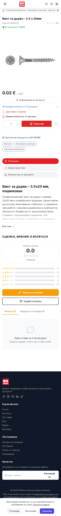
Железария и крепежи (37, 10)
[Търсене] (47, 4)
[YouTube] (12, 396)
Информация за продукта (32, 100)
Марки (5, 425)
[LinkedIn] (17, 396)
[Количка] (57, 4)
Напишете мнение (32, 292)
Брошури (6, 429)
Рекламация (8, 454)
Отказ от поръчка (11, 450)
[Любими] (52, 4)
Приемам (47, 511)
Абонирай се (49, 475)
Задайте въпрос (32, 301)
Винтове (51, 10)
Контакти (6, 413)
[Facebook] (3, 396)
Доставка (7, 417)
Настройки (30, 511)
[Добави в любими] (56, 124)
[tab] (30, 161)
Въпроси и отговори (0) (33, 311)
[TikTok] (21, 396)
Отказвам (14, 511)
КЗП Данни (7, 446)
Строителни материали (16, 10)
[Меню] (5, 4)
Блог (4, 421)
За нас (5, 409)
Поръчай (39, 123)
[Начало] (3, 10)
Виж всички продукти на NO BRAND (23, 137)
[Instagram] (8, 396)
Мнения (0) (10, 311)
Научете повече (41, 504)
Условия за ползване (12, 442)
